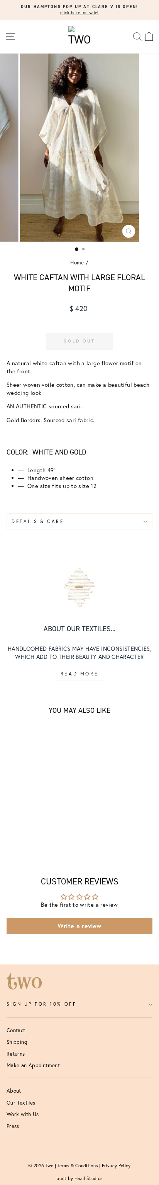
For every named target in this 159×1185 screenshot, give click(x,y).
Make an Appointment (33, 1065)
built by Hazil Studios (79, 1178)
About (14, 1090)
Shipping (17, 1041)
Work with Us (23, 1114)
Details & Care (38, 521)
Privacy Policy (116, 1165)
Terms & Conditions (78, 1165)
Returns (16, 1053)
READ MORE (79, 674)
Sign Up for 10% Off (41, 1004)
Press (13, 1126)
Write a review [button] (79, 926)
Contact (16, 1030)
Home (77, 262)
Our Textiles (21, 1102)
